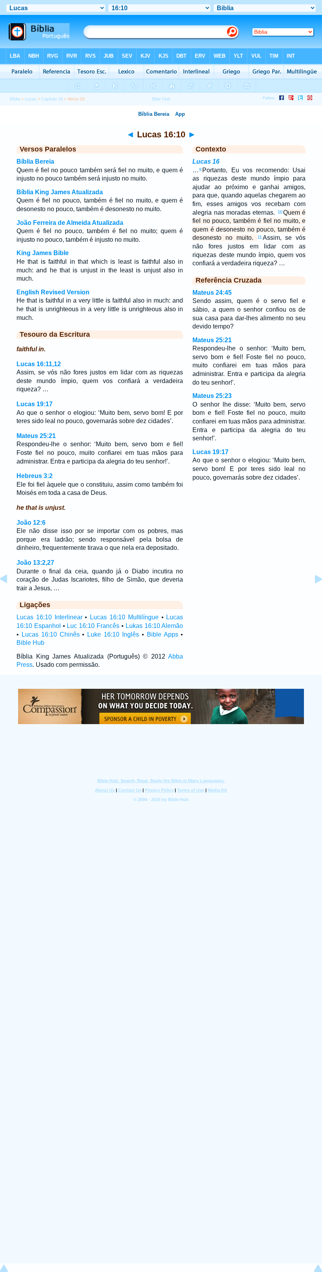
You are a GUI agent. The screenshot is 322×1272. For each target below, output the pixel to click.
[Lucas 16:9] (10, 596)
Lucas (31, 99)
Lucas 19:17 (34, 404)
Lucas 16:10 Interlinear (49, 617)
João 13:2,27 (35, 562)
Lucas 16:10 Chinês (51, 634)
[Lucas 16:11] (312, 596)
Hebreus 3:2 (34, 476)
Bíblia (15, 99)
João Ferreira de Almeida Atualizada (69, 222)
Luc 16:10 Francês (93, 625)
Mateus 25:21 (36, 436)
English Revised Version (53, 292)
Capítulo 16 (52, 99)
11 (260, 237)
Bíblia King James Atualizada (59, 192)
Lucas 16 (206, 161)
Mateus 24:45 (212, 292)
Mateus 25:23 (212, 395)
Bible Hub (30, 642)
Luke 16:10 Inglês (113, 634)
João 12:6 (31, 522)
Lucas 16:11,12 (38, 364)
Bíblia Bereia (35, 161)
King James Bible (42, 253)
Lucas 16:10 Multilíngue (124, 617)
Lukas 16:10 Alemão (154, 625)
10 (280, 212)
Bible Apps (162, 634)
